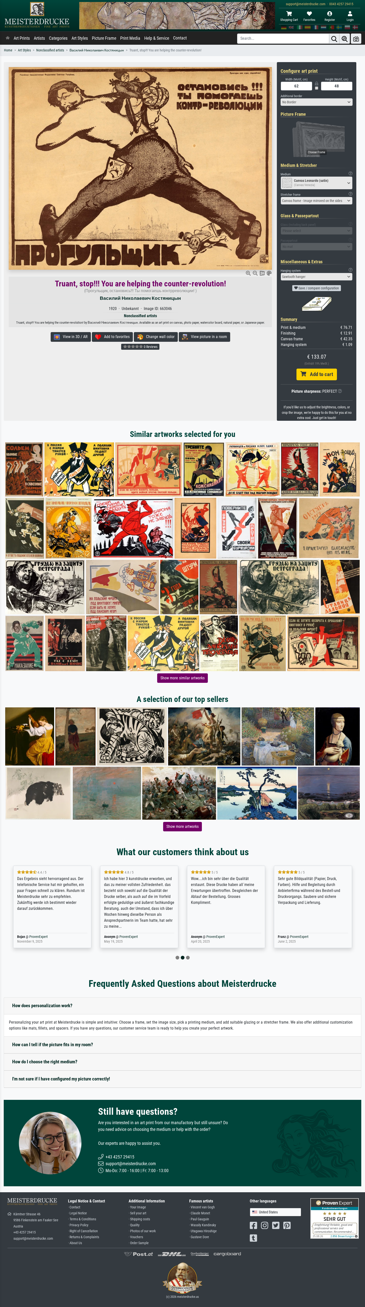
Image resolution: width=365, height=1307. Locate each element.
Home (8, 50)
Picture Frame (104, 38)
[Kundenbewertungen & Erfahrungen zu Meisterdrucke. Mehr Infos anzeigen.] (334, 1218)
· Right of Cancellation (83, 1231)
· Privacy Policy (78, 1225)
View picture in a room (207, 336)
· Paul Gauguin (199, 1219)
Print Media (130, 38)
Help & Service (156, 38)
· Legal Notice (77, 1213)
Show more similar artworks (182, 678)
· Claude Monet (199, 1213)
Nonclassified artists (50, 50)
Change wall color (159, 336)
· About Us (75, 1243)
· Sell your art (137, 1213)
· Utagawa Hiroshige (203, 1231)
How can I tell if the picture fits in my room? (52, 1044)
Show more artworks (182, 826)
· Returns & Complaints (83, 1237)
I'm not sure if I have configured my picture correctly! (61, 1079)
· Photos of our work (142, 1231)
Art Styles (80, 38)
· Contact (74, 1207)
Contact (180, 38)
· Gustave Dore (199, 1237)
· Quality (134, 1225)
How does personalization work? (42, 1005)
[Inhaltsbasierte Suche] (344, 39)
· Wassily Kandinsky (202, 1225)
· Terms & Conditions (82, 1219)
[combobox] (317, 102)
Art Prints (22, 38)
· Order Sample (139, 1243)
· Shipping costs (139, 1219)
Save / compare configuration (318, 288)
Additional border (291, 96)
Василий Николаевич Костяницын (97, 50)
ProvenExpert (42, 937)
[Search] (334, 39)
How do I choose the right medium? (44, 1062)
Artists (39, 38)
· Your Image (137, 1207)
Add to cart (319, 374)
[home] (8, 38)
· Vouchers (136, 1237)
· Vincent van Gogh (202, 1207)
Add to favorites (115, 336)
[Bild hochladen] (356, 39)
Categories (58, 38)
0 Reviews (150, 347)
